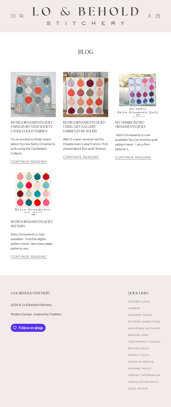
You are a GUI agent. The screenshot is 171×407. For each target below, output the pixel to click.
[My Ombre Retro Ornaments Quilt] (137, 94)
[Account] (149, 16)
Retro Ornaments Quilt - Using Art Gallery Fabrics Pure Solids (85, 126)
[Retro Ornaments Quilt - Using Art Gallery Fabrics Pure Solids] (85, 94)
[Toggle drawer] (13, 16)
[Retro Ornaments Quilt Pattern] (33, 193)
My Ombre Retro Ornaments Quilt (130, 124)
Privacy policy (139, 355)
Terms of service (141, 361)
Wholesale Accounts (144, 328)
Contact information (144, 375)
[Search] (21, 16)
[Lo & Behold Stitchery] (85, 16)
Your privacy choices (144, 341)
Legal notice (138, 388)
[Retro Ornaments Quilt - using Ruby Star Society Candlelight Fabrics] (33, 94)
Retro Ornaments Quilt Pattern (32, 224)
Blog (85, 51)
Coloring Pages (140, 315)
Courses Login (139, 301)
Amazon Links (138, 335)
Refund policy (139, 348)
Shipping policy (139, 368)
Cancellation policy (143, 381)
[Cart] (157, 16)
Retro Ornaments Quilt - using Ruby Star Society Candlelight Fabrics (32, 126)
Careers (134, 308)
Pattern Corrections (144, 321)
